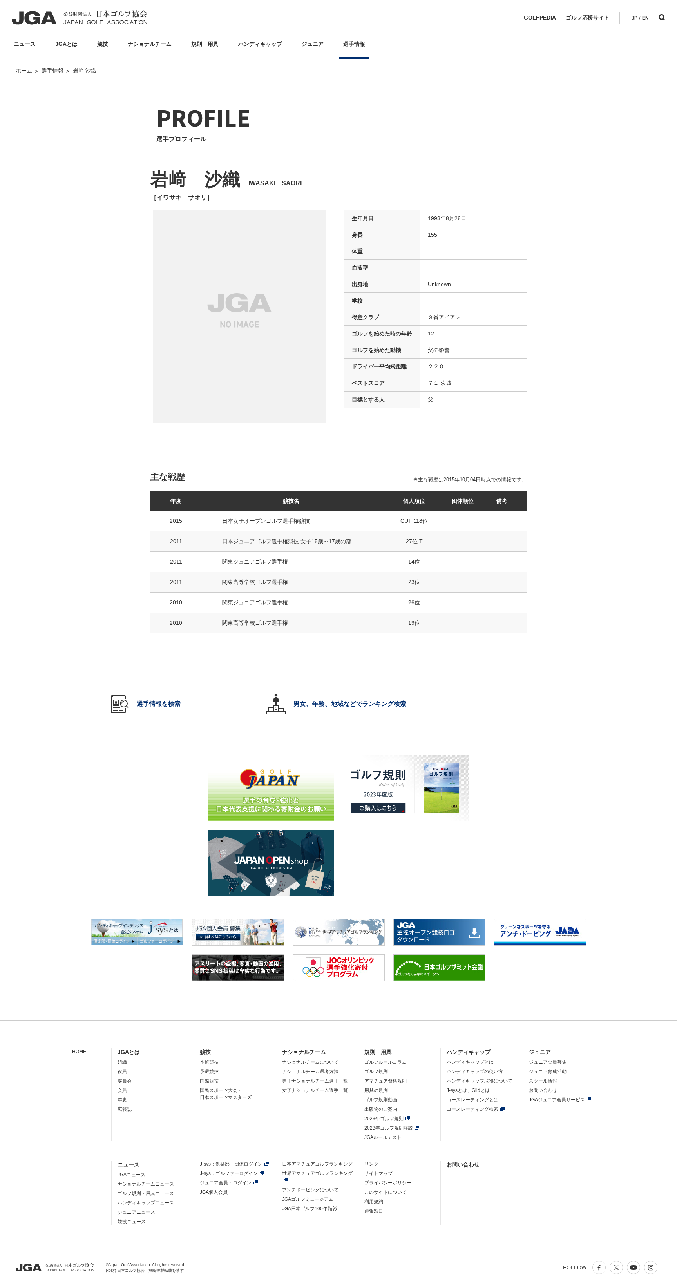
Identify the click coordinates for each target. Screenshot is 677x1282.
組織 (122, 1062)
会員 (122, 1090)
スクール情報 (543, 1081)
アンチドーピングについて (310, 1190)
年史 (122, 1099)
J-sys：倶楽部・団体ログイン (231, 1164)
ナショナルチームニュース (146, 1184)
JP (634, 18)
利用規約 (373, 1201)
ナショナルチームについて (310, 1062)
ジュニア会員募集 (548, 1062)
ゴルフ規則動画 (380, 1099)
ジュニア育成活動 (548, 1071)
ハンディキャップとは (470, 1062)
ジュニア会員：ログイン (226, 1183)
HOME (79, 1051)
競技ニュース (132, 1221)
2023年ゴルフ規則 (384, 1118)
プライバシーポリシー (387, 1183)
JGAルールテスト (383, 1137)
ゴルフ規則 (376, 1071)
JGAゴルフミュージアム (307, 1199)
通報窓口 (373, 1211)
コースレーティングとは (472, 1099)
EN (645, 18)
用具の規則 (376, 1090)
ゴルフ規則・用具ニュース (146, 1193)
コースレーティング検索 (472, 1109)
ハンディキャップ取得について (479, 1081)
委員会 (125, 1081)
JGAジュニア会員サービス (557, 1099)
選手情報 (52, 70)
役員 (122, 1071)
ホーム (24, 70)
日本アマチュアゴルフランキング (317, 1164)
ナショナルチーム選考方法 (310, 1071)
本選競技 (209, 1062)
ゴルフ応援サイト (588, 18)
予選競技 (209, 1071)
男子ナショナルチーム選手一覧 (315, 1081)
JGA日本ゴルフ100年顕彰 (309, 1208)
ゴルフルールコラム (385, 1062)
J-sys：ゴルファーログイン (229, 1173)
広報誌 (125, 1109)
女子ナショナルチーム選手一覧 (315, 1090)
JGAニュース (131, 1174)
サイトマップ (378, 1173)
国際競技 (209, 1081)
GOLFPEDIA (540, 18)
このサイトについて (385, 1192)
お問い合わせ (543, 1090)
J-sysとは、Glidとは (468, 1090)
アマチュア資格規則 (385, 1081)
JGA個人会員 (214, 1192)
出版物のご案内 (380, 1109)
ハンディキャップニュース (146, 1203)
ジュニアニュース (136, 1212)
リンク (371, 1164)
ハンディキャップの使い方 (475, 1071)
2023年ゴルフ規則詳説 (388, 1128)
